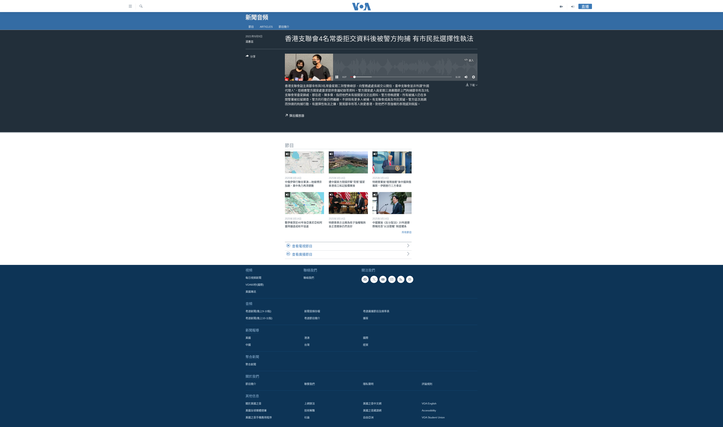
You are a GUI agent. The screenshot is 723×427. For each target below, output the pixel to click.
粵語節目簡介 (312, 318)
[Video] (561, 6)
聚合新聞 (251, 364)
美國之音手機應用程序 (259, 417)
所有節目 (407, 232)
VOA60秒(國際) (255, 284)
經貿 (365, 344)
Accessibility (429, 410)
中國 (248, 344)
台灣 (307, 344)
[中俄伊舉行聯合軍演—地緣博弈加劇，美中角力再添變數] (304, 162)
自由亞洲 (368, 417)
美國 (248, 337)
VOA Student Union (433, 417)
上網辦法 (309, 403)
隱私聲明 (368, 383)
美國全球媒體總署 (256, 410)
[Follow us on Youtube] (383, 279)
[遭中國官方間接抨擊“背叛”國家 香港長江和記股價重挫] (348, 162)
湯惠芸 (249, 41)
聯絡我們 (309, 277)
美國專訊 (251, 291)
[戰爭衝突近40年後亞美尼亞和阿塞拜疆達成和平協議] (304, 203)
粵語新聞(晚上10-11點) (259, 318)
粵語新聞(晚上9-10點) (258, 311)
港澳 (307, 337)
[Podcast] (409, 279)
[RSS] (400, 279)
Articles (266, 26)
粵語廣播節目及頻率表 (376, 311)
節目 (251, 26)
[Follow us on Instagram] (391, 279)
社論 (307, 417)
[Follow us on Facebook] (365, 279)
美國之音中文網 (372, 403)
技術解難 (309, 410)
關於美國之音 (253, 403)
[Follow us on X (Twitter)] (374, 279)
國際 (365, 337)
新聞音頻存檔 (312, 311)
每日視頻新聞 (253, 277)
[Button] (250, 57)
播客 (365, 318)
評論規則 (427, 383)
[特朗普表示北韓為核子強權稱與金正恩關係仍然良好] (348, 203)
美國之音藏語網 (372, 410)
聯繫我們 (309, 383)
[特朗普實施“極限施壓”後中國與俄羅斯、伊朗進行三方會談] (392, 162)
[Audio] (572, 6)
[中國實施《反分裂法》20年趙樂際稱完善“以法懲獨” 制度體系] (392, 203)
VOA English (429, 403)
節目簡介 (284, 26)
